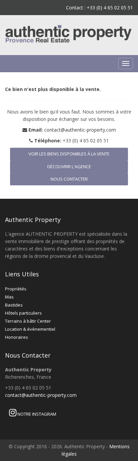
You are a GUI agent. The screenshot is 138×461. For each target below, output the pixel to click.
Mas (9, 297)
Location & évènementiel (30, 329)
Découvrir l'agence (69, 167)
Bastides (14, 305)
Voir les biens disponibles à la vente (69, 154)
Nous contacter (69, 179)
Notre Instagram (36, 414)
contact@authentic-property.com (80, 130)
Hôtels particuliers (23, 313)
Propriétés (15, 289)
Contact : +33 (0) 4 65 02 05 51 (99, 7)
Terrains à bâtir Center (28, 321)
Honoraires (16, 337)
